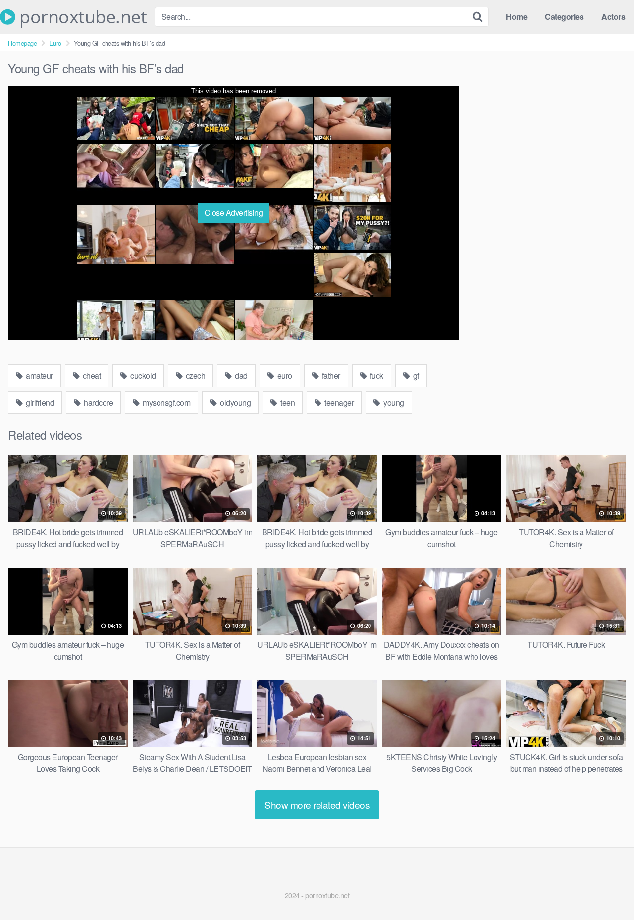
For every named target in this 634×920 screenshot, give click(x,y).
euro (283, 375)
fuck (375, 375)
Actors (613, 16)
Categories (564, 16)
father (330, 375)
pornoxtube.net (81, 17)
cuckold (142, 375)
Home (516, 16)
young (393, 402)
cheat (91, 375)
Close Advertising (234, 212)
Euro (55, 43)
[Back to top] (607, 888)
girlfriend (39, 402)
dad (240, 375)
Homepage (22, 43)
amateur (38, 375)
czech (194, 375)
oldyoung (234, 402)
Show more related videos (317, 804)
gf (415, 375)
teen (287, 402)
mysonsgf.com (166, 402)
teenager (338, 402)
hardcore (97, 402)
